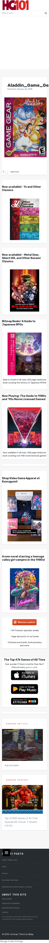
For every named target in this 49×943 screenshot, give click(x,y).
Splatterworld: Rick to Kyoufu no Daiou (17, 887)
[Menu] (6, 852)
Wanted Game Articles (11, 908)
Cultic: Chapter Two (9, 860)
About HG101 (7, 899)
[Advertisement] (24, 43)
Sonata (5, 873)
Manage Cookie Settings (11, 941)
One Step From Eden (10, 880)
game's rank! (31, 667)
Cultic (4, 867)
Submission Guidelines (11, 903)
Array (30, 934)
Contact (5, 912)
